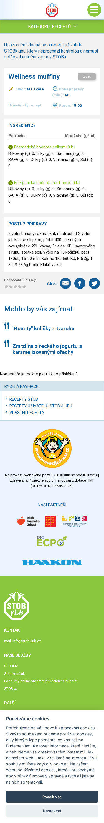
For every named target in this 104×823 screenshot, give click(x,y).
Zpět (87, 76)
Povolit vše (52, 797)
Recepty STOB (23, 399)
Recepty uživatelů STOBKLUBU (40, 405)
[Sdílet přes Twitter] (94, 283)
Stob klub (52, 10)
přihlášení (68, 373)
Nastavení (52, 811)
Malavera (35, 89)
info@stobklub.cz (26, 641)
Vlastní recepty (26, 412)
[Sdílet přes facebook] (79, 283)
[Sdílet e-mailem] (65, 283)
